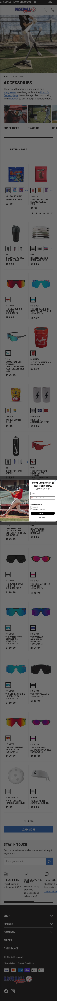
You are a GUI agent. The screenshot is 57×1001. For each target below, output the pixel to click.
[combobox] (32, 498)
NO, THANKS (42, 517)
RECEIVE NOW (43, 513)
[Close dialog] (55, 481)
